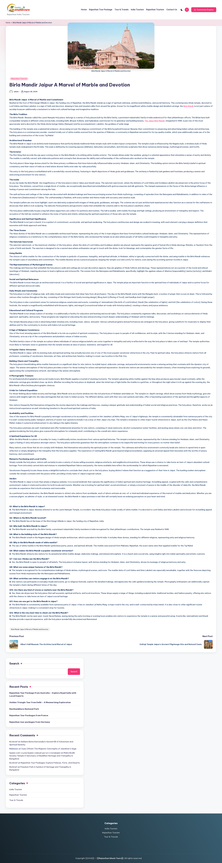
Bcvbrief (13, 741)
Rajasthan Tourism (19, 79)
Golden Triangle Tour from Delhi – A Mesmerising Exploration (40, 702)
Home (8, 23)
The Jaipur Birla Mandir (155, 121)
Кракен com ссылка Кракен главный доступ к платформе (34, 753)
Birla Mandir (188, 106)
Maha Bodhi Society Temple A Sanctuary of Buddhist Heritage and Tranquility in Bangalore (42, 756)
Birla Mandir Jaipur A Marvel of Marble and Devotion (29, 629)
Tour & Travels (16, 800)
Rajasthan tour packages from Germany (29, 722)
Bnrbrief (13, 767)
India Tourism (15, 789)
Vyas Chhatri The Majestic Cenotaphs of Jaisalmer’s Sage (48, 748)
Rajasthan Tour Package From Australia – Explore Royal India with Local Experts (42, 694)
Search (14, 663)
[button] (203, 9)
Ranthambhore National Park (24, 709)
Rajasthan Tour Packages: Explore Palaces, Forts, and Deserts (50, 763)
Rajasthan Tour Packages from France (28, 715)
